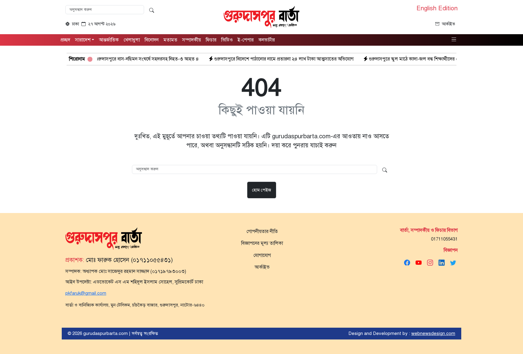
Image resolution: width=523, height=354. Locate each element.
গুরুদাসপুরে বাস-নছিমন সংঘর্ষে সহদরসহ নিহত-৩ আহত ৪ (133, 59)
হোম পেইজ (261, 190)
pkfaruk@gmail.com (85, 293)
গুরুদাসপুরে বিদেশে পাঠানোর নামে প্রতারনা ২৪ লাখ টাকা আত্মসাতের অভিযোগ (270, 59)
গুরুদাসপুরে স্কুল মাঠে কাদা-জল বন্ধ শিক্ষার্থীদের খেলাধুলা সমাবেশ (414, 59)
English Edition (437, 8)
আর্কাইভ (448, 24)
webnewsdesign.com (433, 333)
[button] (454, 39)
